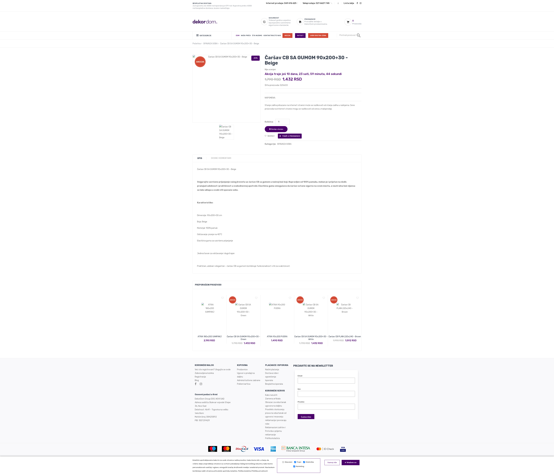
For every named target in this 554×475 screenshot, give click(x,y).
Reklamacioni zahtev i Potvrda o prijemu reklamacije (275, 431)
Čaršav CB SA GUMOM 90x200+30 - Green (243, 338)
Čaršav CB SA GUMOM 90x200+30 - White (311, 338)
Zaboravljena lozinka (204, 373)
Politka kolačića (244, 471)
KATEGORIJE (205, 35)
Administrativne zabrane (248, 380)
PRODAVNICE (310, 19)
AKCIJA (287, 35)
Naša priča (246, 35)
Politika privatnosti (260, 471)
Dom (237, 35)
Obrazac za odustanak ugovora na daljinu (275, 404)
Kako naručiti (271, 395)
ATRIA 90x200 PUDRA (277, 336)
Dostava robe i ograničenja (272, 375)
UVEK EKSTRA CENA (318, 35)
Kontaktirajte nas (272, 35)
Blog (197, 380)
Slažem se (351, 462)
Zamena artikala (272, 398)
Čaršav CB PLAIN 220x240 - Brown (345, 336)
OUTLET (300, 35)
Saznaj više (332, 462)
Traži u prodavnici (291, 136)
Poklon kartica (243, 384)
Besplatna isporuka (274, 384)
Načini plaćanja (272, 369)
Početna (197, 43)
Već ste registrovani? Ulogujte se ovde (213, 369)
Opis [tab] (199, 158)
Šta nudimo (257, 35)
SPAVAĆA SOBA (210, 43)
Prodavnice (242, 369)
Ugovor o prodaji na (246, 373)
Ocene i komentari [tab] (221, 158)
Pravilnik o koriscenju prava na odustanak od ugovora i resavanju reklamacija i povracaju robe (275, 416)
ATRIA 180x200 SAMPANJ (210, 336)
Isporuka (269, 380)
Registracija (200, 377)
